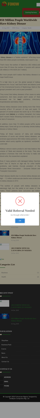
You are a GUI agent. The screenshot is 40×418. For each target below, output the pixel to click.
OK (20, 221)
